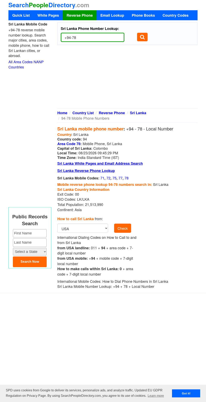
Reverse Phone (80, 15)
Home (62, 112)
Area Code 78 (68, 143)
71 (102, 177)
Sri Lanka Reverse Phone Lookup (86, 170)
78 (127, 177)
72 (108, 177)
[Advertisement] (127, 78)
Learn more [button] (156, 395)
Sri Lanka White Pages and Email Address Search (100, 163)
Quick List (21, 15)
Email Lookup (112, 15)
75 (114, 177)
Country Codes (175, 15)
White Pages (48, 15)
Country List (83, 112)
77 (120, 177)
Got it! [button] (186, 393)
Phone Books (143, 15)
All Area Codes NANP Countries (26, 64)
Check (122, 228)
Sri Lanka (138, 112)
